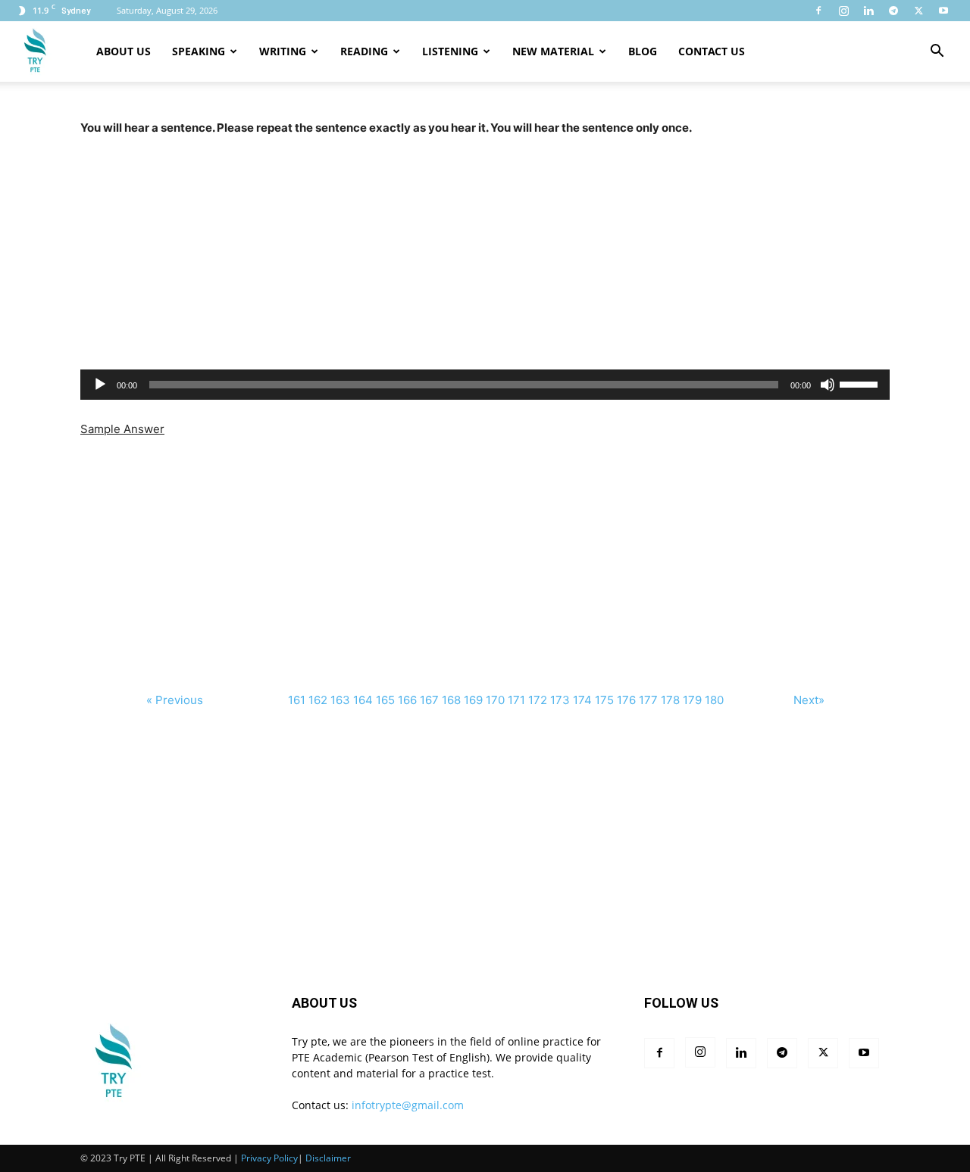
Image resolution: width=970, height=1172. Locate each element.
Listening (450, 51)
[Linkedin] (868, 10)
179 (692, 700)
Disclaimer (328, 1158)
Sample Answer (122, 429)
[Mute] (827, 384)
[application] (485, 384)
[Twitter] (918, 10)
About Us (123, 51)
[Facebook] (818, 10)
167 (429, 700)
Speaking (198, 51)
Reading (364, 51)
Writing (282, 51)
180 (714, 700)
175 (604, 700)
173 (560, 700)
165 (385, 700)
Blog (642, 51)
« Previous (174, 700)
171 (516, 700)
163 (340, 700)
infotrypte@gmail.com (408, 1105)
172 (537, 700)
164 (363, 700)
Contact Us (711, 51)
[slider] (861, 383)
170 (495, 700)
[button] (936, 52)
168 (451, 700)
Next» (808, 700)
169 (473, 700)
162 (317, 700)
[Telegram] (893, 10)
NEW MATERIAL (553, 51)
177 (648, 700)
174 (582, 700)
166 (407, 700)
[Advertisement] (485, 244)
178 (670, 700)
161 (296, 700)
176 (626, 700)
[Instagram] (843, 10)
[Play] (100, 384)
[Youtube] (943, 10)
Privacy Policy (269, 1158)
